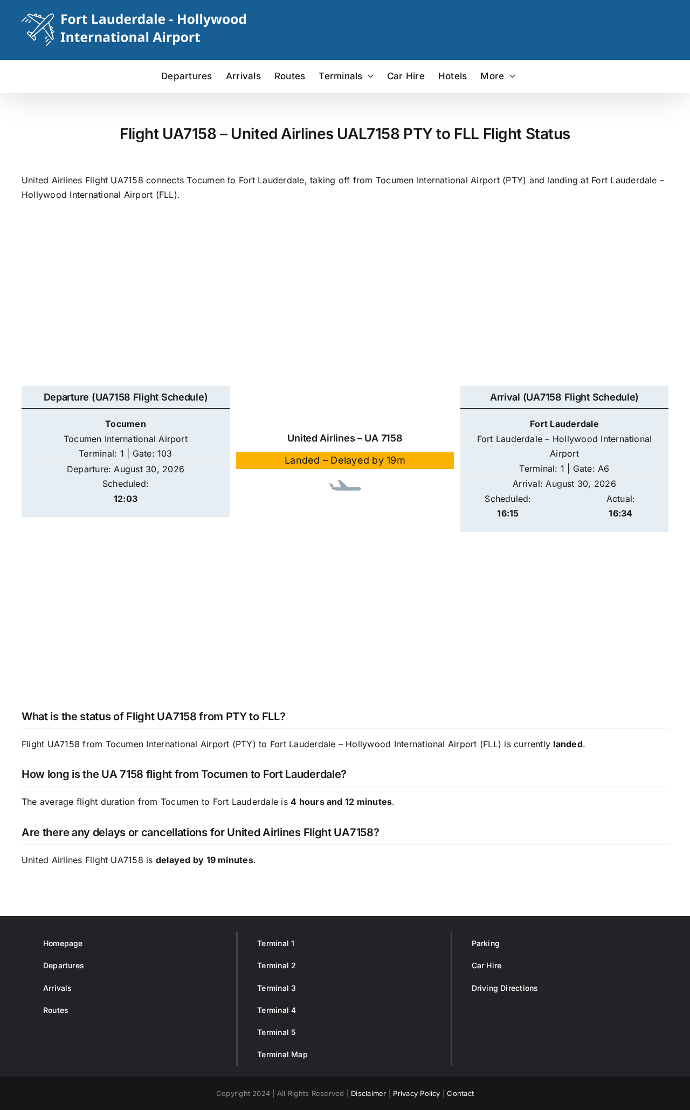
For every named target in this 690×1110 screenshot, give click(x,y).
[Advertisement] (345, 299)
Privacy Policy (416, 1093)
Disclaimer (368, 1093)
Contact (460, 1093)
